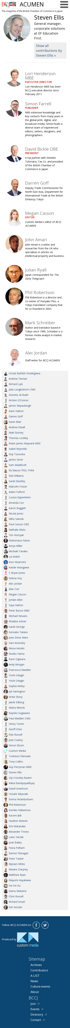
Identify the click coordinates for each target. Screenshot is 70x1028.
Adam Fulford (17, 492)
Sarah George (17, 626)
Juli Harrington (17, 691)
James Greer (16, 459)
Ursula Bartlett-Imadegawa (24, 373)
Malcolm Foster (18, 486)
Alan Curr (14, 589)
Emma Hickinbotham (21, 799)
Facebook (36, 925)
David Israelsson (18, 788)
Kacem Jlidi (15, 815)
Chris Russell (16, 896)
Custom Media (17, 750)
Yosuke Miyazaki (18, 794)
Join (33, 1004)
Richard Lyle (16, 384)
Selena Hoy (15, 578)
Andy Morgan (16, 664)
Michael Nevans (18, 616)
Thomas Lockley (18, 438)
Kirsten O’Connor (19, 400)
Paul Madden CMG (20, 718)
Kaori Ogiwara (17, 659)
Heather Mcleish (18, 821)
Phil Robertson (17, 804)
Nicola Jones (16, 513)
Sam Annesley (17, 643)
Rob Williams (16, 475)
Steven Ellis (15, 772)
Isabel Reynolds (18, 448)
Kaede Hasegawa (19, 567)
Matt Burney (16, 432)
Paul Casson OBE (19, 524)
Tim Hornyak (16, 535)
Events (35, 1009)
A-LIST (35, 976)
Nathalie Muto (17, 529)
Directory (37, 1014)
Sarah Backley (17, 481)
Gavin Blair (15, 421)
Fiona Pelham (17, 848)
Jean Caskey (16, 740)
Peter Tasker (16, 858)
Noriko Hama (16, 653)
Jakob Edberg (16, 702)
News (34, 981)
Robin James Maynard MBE (25, 443)
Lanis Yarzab (16, 837)
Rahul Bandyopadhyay (22, 783)
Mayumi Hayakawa (20, 880)
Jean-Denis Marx (18, 637)
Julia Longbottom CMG (22, 389)
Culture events (40, 986)
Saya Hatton (16, 605)
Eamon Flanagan (18, 853)
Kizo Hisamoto (17, 562)
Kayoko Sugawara (19, 713)
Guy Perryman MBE (20, 767)
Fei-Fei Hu (14, 885)
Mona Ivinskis (17, 648)
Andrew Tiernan (18, 378)
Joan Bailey (15, 842)
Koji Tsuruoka (17, 454)
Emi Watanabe (17, 826)
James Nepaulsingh (20, 405)
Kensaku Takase (18, 632)
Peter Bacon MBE (19, 610)
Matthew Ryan (17, 874)
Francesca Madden (20, 670)
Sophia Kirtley (17, 686)
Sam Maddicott (18, 465)
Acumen (32, 4)
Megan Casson (17, 594)
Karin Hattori (16, 411)
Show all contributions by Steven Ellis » (49, 50)
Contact (36, 1020)
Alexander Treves (19, 831)
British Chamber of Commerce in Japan (9, 4)
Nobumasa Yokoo (19, 540)
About (35, 992)
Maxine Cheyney (18, 869)
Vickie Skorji (15, 697)
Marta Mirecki (17, 707)
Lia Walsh (14, 556)
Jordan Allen (16, 599)
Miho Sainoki (16, 519)
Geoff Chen (15, 729)
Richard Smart (17, 901)
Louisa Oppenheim (20, 497)
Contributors (39, 970)
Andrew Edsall (17, 427)
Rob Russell (15, 734)
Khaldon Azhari (17, 621)
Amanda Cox (16, 502)
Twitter (45, 925)
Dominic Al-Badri (18, 395)
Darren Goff (16, 416)
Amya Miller (15, 546)
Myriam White (17, 864)
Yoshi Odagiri (16, 675)
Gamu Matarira (17, 891)
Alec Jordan (15, 583)
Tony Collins (16, 761)
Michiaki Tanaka (18, 551)
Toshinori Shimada (20, 756)
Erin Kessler (15, 907)
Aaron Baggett (17, 508)
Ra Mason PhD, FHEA (21, 470)
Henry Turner (16, 723)
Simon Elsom (16, 745)
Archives (36, 965)
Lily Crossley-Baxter (20, 777)
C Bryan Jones (17, 572)
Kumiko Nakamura (20, 810)
